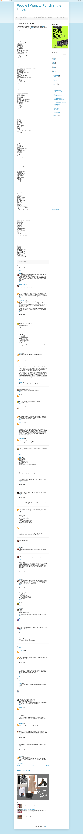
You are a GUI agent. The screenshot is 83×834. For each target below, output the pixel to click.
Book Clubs (44, 17)
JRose (20, 400)
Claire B (20, 689)
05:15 (20, 350)
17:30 (20, 559)
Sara (20, 608)
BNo (20, 579)
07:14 (20, 379)
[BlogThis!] (22, 261)
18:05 (20, 568)
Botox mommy (56, 109)
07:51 (20, 391)
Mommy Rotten (21, 406)
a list (43, 26)
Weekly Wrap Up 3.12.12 (58, 104)
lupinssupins (21, 358)
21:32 (20, 753)
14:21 (20, 523)
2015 (54, 68)
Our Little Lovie (21, 650)
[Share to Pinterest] (25, 261)
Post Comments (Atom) (24, 767)
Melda (20, 273)
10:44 (20, 454)
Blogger (46, 826)
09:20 (20, 419)
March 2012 (56, 85)
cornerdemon (21, 526)
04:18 (20, 695)
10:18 (20, 435)
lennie (20, 656)
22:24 (20, 623)
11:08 (20, 711)
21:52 (20, 740)
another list (32, 27)
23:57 (20, 297)
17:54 (20, 761)
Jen (19, 394)
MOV (20, 322)
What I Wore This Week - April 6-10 (23, 770)
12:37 (20, 481)
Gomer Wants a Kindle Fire (58, 95)
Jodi (20, 626)
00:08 (20, 629)
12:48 (20, 659)
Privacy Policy (18, 19)
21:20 (20, 605)
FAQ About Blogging (37, 17)
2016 (54, 67)
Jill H (20, 618)
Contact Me (50, 17)
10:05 (20, 425)
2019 (54, 63)
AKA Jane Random (22, 284)
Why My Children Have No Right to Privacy (28, 809)
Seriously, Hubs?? (57, 108)
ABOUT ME (22, 17)
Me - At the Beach (56, 105)
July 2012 (55, 80)
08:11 (20, 653)
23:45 (20, 686)
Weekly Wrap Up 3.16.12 (58, 98)
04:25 (20, 704)
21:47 (20, 615)
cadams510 (21, 707)
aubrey (20, 457)
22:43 (20, 281)
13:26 (20, 494)
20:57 (20, 666)
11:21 (20, 720)
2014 (54, 70)
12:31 (20, 734)
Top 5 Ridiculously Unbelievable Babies (60, 91)
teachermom (21, 723)
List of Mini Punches (57, 112)
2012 (54, 72)
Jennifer (20, 669)
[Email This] (21, 261)
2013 (54, 71)
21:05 (20, 599)
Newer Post (18, 765)
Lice (54, 94)
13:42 (20, 512)
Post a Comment (20, 763)
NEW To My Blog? (28, 17)
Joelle (20, 491)
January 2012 (56, 115)
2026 (54, 58)
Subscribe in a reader (55, 209)
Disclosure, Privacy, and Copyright (60, 17)
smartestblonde (21, 422)
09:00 (20, 412)
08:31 (20, 397)
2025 (54, 59)
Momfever (20, 382)
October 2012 (56, 76)
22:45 (20, 673)
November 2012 (56, 75)
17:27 (20, 544)
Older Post (47, 765)
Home (17, 17)
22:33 (20, 270)
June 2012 (55, 81)
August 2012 (56, 79)
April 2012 (55, 84)
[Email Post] (19, 261)
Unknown (20, 353)
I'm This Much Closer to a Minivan (59, 99)
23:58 (20, 311)
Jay (19, 602)
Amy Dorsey (21, 676)
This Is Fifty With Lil (22, 300)
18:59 (20, 576)
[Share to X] (23, 261)
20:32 (20, 584)
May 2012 (55, 83)
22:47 (20, 680)
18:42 (20, 746)
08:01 (20, 647)
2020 (54, 62)
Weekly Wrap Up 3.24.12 (58, 90)
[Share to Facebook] (24, 261)
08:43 (20, 403)
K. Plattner (21, 292)
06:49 (20, 355)
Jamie (20, 415)
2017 (54, 66)
